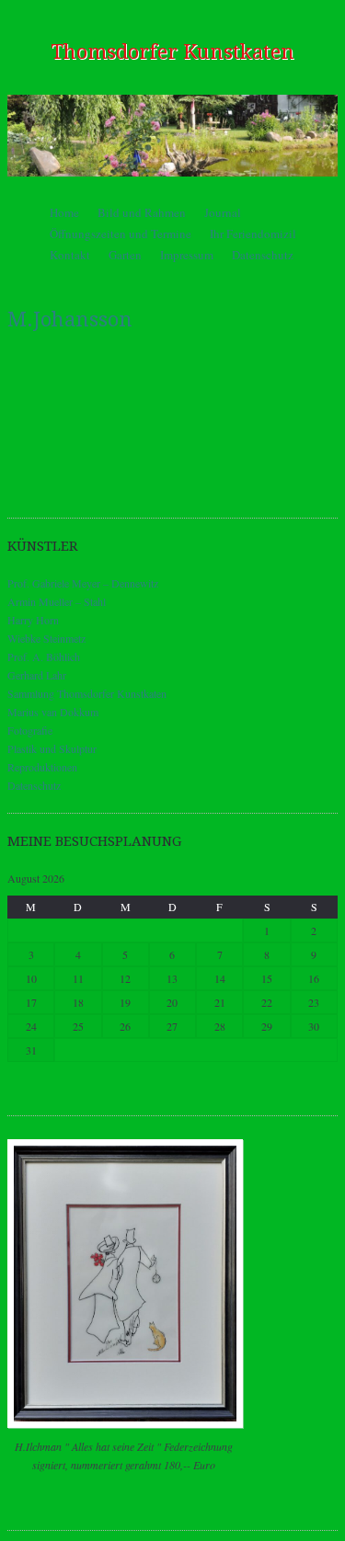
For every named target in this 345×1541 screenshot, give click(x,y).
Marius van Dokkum (52, 711)
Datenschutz (262, 254)
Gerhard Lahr (36, 675)
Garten (125, 254)
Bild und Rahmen (142, 212)
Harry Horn (33, 619)
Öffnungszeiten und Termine (120, 233)
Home (64, 212)
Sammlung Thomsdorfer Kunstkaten (87, 693)
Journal (222, 212)
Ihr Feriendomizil (253, 233)
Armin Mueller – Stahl (56, 601)
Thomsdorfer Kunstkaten (172, 51)
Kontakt (70, 254)
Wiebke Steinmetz (46, 638)
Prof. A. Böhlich (43, 656)
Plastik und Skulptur (52, 748)
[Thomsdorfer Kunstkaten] (172, 135)
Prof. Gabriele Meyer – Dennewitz (82, 583)
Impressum (186, 254)
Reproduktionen (42, 766)
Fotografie (29, 730)
